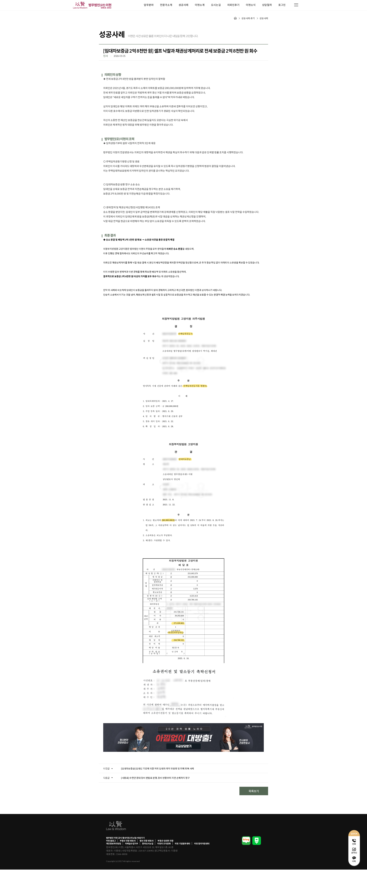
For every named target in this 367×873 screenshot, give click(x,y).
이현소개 (200, 4)
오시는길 (216, 4)
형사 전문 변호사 (147, 840)
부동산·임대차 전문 (165, 840)
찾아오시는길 (147, 843)
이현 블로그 (111, 840)
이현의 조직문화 (164, 843)
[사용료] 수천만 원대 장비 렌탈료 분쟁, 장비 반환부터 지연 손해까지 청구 (155, 777)
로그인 (282, 4)
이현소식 (251, 4)
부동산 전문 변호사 (128, 840)
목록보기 (254, 791)
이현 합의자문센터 (201, 843)
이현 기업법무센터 (182, 843)
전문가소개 (166, 4)
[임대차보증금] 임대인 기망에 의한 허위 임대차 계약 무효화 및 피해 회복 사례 (157, 768)
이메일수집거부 (131, 843)
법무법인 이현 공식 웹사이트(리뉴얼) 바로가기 (125, 838)
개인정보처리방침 (113, 843)
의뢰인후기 (233, 4)
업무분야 (149, 4)
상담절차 (267, 4)
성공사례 (183, 4)
